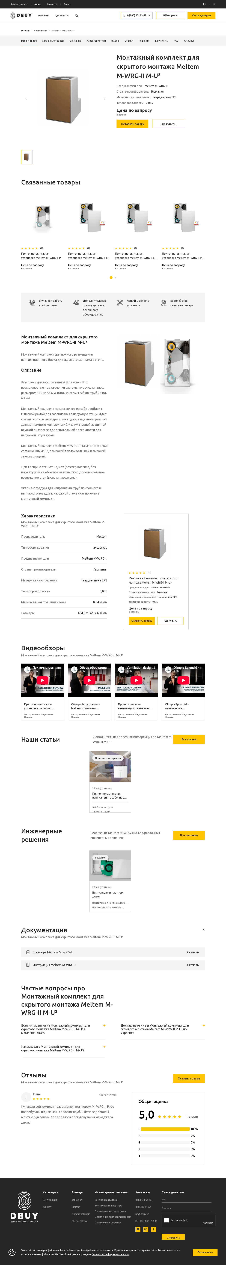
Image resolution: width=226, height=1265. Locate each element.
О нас (67, 4)
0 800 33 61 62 (143, 1200)
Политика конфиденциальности (110, 1254)
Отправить (173, 1237)
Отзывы (189, 40)
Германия (100, 569)
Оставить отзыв (189, 1078)
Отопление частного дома (110, 1211)
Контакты (52, 4)
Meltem (101, 536)
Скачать (193, 952)
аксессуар (100, 547)
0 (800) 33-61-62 (136, 15)
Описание (75, 40)
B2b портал (170, 15)
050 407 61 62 (143, 1207)
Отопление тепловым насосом (113, 1216)
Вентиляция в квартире (108, 1205)
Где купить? (62, 15)
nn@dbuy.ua (142, 1214)
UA (214, 4)
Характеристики (96, 40)
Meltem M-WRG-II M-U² (63, 30)
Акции (37, 4)
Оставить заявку (132, 124)
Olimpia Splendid (81, 1214)
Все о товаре (29, 40)
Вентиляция (40, 30)
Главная (25, 30)
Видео (115, 40)
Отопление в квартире (108, 1222)
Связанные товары (53, 40)
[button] (104, 98)
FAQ (176, 40)
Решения (43, 15)
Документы (161, 40)
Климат (47, 1207)
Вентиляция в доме (106, 1200)
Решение (100, 857)
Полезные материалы (108, 758)
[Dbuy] (21, 15)
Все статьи (189, 739)
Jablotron (77, 1200)
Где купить (168, 124)
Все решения (189, 835)
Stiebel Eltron (79, 1221)
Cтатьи (129, 40)
